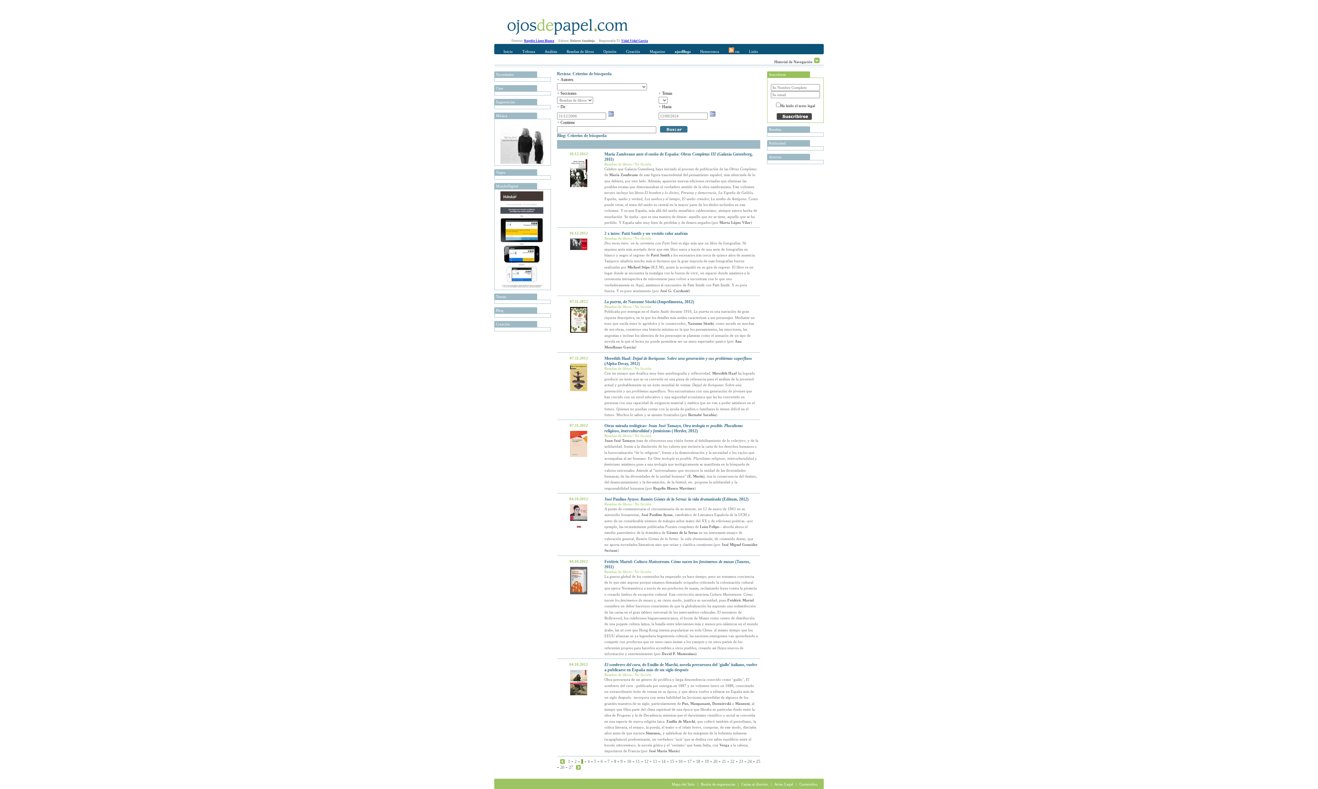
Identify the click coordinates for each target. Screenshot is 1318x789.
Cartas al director (754, 784)
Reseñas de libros (580, 51)
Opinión (609, 51)
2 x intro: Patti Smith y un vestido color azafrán (646, 233)
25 (758, 761)
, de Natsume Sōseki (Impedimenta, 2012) (649, 301)
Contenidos (808, 784)
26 (562, 767)
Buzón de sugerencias (718, 784)
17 (689, 761)
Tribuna (528, 51)
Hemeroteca (709, 51)
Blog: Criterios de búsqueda (581, 135)
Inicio (508, 51)
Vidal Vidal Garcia (634, 41)
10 (629, 761)
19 (707, 761)
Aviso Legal (783, 784)
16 (681, 761)
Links (753, 51)
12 (646, 761)
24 (750, 761)
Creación (633, 51)
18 (698, 761)
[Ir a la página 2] (562, 761)
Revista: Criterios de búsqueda (584, 73)
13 (655, 761)
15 (672, 761)
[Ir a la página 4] (578, 767)
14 (663, 761)
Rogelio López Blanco (539, 41)
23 (741, 761)
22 (732, 761)
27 (571, 767)
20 (715, 761)
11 (638, 761)
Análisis (551, 51)
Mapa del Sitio (683, 784)
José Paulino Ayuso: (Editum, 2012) (676, 499)
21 (724, 761)
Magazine (657, 51)
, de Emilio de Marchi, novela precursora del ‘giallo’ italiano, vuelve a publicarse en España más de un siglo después (680, 667)
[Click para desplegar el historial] (816, 60)
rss (736, 51)
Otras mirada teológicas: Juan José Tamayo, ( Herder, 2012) (673, 428)
